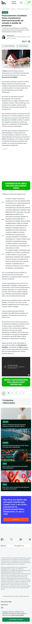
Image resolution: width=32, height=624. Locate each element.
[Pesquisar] (21, 3)
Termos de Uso (4, 604)
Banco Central (8, 326)
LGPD (2, 607)
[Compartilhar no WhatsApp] (23, 393)
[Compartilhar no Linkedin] (8, 393)
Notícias (8, 9)
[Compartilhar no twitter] (19, 393)
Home (3, 9)
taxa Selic (21, 212)
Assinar (16, 519)
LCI (3, 294)
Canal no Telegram (23, 46)
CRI (3, 296)
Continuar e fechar (16, 619)
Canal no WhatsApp (9, 46)
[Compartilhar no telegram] (15, 393)
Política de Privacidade (6, 601)
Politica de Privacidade (17, 615)
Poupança (13, 9)
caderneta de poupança (11, 118)
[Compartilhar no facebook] (12, 393)
